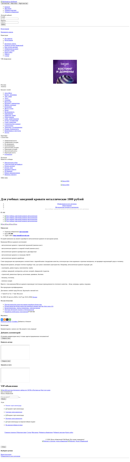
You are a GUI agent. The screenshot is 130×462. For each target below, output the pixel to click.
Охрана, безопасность (12, 129)
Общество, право (10, 115)
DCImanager (8, 171)
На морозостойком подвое (14, 425)
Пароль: (3, 20)
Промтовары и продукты (13, 131)
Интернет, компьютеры (12, 103)
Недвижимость (9, 112)
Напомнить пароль (7, 32)
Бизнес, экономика (11, 95)
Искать (4, 399)
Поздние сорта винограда (14, 418)
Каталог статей (9, 50)
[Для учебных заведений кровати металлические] (21, 216)
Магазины (8, 8)
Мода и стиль (9, 108)
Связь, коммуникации (12, 119)
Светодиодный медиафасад (13, 164)
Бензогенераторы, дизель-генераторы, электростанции (22, 308)
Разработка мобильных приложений (16, 312)
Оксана (34, 297)
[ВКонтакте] (2, 319)
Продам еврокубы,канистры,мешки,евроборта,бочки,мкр (23, 304)
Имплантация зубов (11, 162)
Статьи (7, 55)
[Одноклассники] (4, 319)
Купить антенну (10, 166)
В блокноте (8, 154)
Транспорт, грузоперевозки (13, 127)
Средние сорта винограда (14, 412)
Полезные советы (10, 43)
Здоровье (7, 100)
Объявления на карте (11, 49)
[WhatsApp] (10, 319)
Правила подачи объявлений (14, 45)
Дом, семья (8, 96)
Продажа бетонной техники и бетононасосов (19, 310)
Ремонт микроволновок (12, 173)
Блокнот (7, 7)
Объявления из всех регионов (10, 456)
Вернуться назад (6, 454)
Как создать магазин (11, 47)
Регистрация (5, 29)
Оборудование (9, 117)
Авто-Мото (8, 93)
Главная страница (10, 432)
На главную (8, 38)
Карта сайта (8, 52)
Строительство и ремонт (13, 124)
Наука (6, 110)
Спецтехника (9, 125)
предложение (23, 231)
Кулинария (8, 107)
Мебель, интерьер (10, 105)
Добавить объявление (12, 12)
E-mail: (3, 17)
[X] (7, 319)
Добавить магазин (10, 10)
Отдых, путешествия (11, 120)
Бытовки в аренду (10, 169)
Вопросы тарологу (11, 174)
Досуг (6, 98)
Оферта (7, 54)
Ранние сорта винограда (13, 405)
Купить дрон (9, 168)
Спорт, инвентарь (10, 122)
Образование (9, 113)
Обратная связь (21, 432)
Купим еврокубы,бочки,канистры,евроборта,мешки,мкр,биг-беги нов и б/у (29, 306)
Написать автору (6, 321)
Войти (3, 24)
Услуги (7, 132)
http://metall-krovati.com (21, 235)
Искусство (8, 101)
